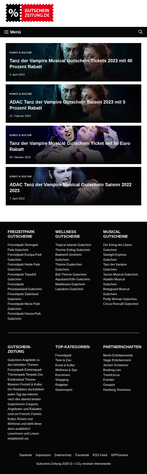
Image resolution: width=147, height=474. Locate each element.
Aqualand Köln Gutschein (72, 279)
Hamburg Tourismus (117, 389)
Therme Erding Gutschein (72, 250)
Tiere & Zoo (63, 360)
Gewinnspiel (63, 389)
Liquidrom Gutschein (69, 289)
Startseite (25, 455)
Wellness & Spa (66, 370)
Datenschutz (63, 455)
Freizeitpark (63, 355)
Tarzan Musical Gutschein (120, 274)
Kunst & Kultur (65, 365)
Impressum (43, 455)
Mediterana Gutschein (70, 284)
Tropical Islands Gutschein (73, 245)
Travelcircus (111, 375)
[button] (140, 32)
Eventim (108, 379)
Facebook (82, 455)
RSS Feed (100, 455)
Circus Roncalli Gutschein (121, 303)
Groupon (109, 384)
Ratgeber (61, 384)
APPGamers (119, 455)
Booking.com (112, 370)
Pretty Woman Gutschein (120, 299)
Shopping (62, 379)
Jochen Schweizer (115, 365)
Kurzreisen (62, 375)
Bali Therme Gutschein (71, 274)
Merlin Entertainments (118, 355)
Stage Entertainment (117, 360)
